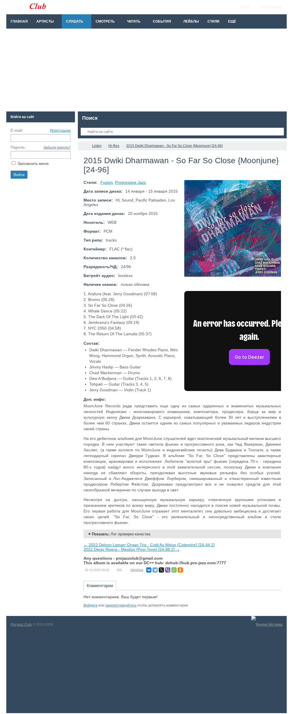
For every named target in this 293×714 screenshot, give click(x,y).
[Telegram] (155, 570)
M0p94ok (136, 570)
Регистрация (60, 131)
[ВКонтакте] (148, 570)
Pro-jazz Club (21, 625)
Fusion (106, 182)
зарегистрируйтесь (120, 605)
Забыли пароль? (57, 147)
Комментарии (100, 585)
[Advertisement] (146, 71)
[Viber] (167, 570)
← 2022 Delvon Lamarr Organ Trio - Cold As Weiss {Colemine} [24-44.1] (149, 545)
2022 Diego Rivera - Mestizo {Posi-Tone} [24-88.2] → (132, 549)
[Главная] (83, 145)
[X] (161, 570)
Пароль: (18, 147)
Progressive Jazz (130, 182)
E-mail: (17, 130)
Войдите (91, 605)
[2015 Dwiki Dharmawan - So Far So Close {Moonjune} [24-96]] (232, 228)
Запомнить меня (33, 163)
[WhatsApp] (174, 570)
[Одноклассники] (180, 570)
